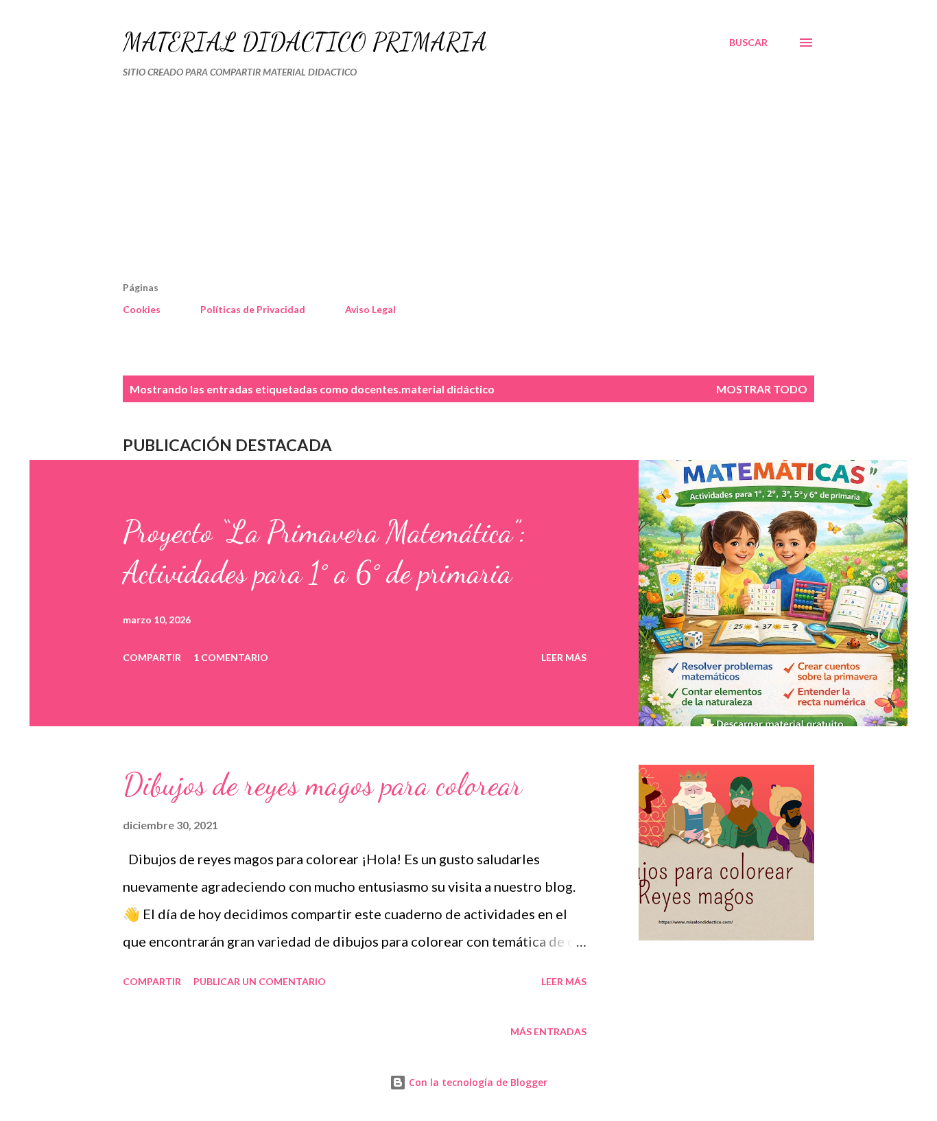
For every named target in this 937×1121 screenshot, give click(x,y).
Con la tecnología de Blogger (476, 1082)
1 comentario (230, 657)
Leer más (563, 657)
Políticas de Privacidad (252, 309)
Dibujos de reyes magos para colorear (322, 784)
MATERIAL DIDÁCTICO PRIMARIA (305, 42)
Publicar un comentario (259, 981)
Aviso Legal (370, 309)
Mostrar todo (761, 388)
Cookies (142, 309)
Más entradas (548, 1031)
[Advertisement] (410, 185)
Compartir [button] (152, 657)
